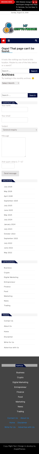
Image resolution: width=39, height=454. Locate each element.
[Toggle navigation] (8, 41)
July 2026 (8, 187)
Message (5, 136)
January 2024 (9, 224)
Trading (7, 305)
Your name (6, 106)
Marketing (8, 296)
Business (8, 268)
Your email (6, 116)
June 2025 (8, 210)
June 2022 (8, 248)
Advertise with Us (11, 348)
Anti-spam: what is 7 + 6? (12, 162)
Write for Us (9, 342)
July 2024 (8, 220)
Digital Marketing (11, 277)
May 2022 (8, 253)
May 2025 (8, 215)
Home (6, 331)
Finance (7, 287)
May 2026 (8, 191)
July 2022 (8, 243)
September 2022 (11, 238)
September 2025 (11, 201)
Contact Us (8, 321)
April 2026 (8, 196)
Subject (5, 126)
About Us (8, 326)
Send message (10, 173)
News (6, 301)
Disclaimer (8, 337)
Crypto (7, 273)
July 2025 (8, 206)
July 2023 (8, 229)
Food (6, 291)
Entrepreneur (9, 282)
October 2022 (9, 234)
